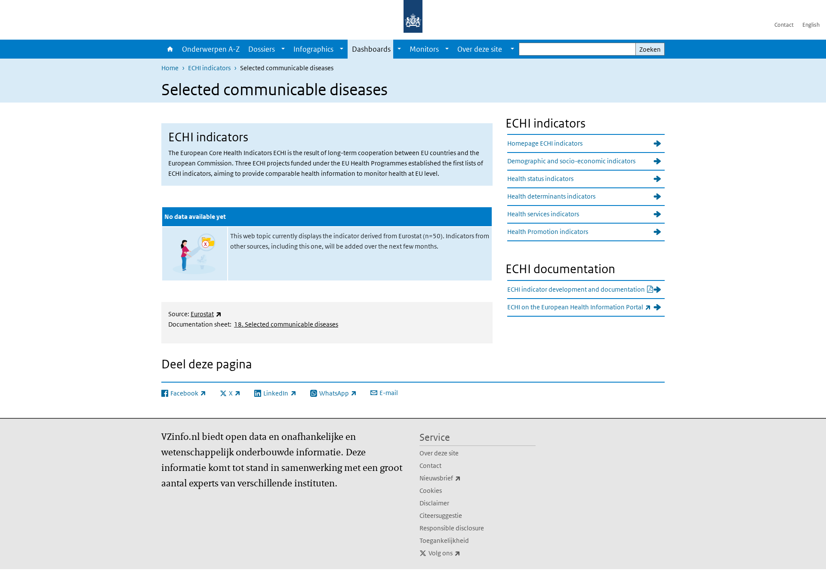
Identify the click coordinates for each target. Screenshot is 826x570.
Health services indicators (543, 214)
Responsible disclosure (451, 528)
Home (169, 49)
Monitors (424, 49)
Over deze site (439, 453)
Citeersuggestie (440, 515)
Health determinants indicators (551, 196)
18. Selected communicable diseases (286, 324)
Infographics (313, 49)
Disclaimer (434, 503)
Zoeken (650, 49)
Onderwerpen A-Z (211, 49)
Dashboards (371, 49)
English (811, 24)
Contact (784, 24)
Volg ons (463, 552)
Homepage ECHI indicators (545, 143)
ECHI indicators (209, 68)
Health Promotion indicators (547, 231)
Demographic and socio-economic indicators (571, 161)
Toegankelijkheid (444, 540)
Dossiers (261, 49)
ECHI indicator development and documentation (586, 289)
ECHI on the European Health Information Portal (586, 306)
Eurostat (206, 314)
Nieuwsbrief (459, 477)
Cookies (430, 490)
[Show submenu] (283, 49)
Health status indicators (540, 178)
